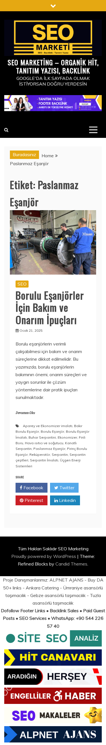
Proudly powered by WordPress (44, 556)
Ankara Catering (42, 588)
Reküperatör (39, 454)
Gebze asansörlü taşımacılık (58, 595)
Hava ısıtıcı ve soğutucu (44, 443)
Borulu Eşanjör (52, 431)
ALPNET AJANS (66, 580)
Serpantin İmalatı (44, 460)
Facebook (32, 487)
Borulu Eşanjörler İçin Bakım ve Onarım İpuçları (50, 307)
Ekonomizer (67, 437)
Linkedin (67, 500)
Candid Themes (71, 564)
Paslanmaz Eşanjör (49, 448)
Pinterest (33, 500)
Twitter (66, 487)
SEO (22, 284)
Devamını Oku (25, 413)
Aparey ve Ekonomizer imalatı (47, 426)
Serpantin (60, 454)
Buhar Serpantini (42, 437)
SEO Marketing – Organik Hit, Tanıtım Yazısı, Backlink (53, 66)
